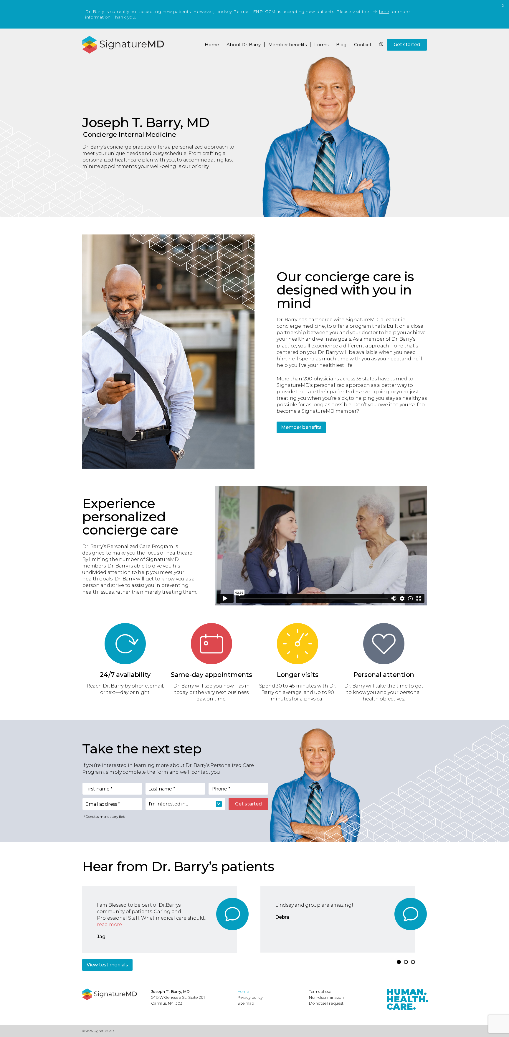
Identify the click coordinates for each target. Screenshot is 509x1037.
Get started (407, 44)
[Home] (113, 994)
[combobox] (185, 804)
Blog (341, 44)
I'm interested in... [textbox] (168, 804)
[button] (399, 962)
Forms (321, 44)
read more (109, 924)
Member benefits (301, 427)
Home (212, 44)
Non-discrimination (326, 997)
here (384, 11)
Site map (245, 1003)
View (107, 965)
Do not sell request (326, 1003)
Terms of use (320, 991)
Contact (362, 44)
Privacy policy (250, 997)
